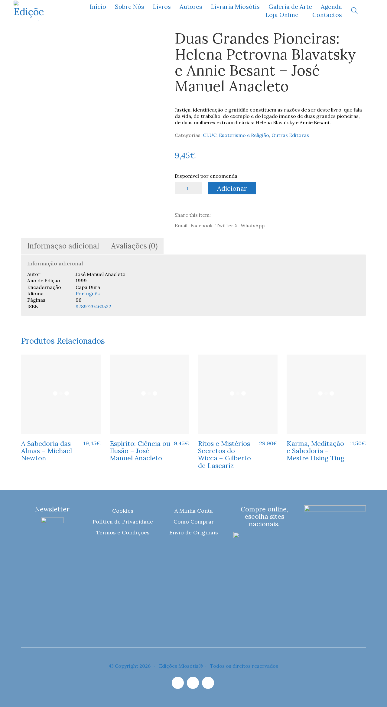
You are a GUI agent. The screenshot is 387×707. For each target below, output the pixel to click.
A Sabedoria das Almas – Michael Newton (46, 451)
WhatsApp (253, 225)
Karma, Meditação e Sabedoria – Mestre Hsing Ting (315, 451)
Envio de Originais (193, 532)
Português (88, 293)
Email (181, 225)
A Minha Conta (193, 510)
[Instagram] (178, 683)
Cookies (122, 510)
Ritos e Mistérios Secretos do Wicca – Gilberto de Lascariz (224, 454)
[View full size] (29, 40)
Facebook (201, 225)
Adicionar (232, 188)
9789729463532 (93, 306)
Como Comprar (194, 521)
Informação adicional (63, 246)
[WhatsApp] (208, 683)
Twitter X (227, 225)
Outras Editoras (290, 135)
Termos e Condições (123, 532)
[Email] (193, 683)
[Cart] (370, 11)
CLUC (209, 135)
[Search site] (354, 11)
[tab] (63, 246)
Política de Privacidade (123, 521)
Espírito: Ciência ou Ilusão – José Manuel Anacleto (140, 451)
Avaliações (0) (134, 246)
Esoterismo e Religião (244, 135)
